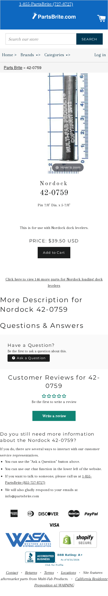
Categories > (57, 54)
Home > (9, 54)
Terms (49, 572)
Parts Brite (13, 67)
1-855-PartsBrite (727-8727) (46, 4)
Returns (31, 572)
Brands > (30, 54)
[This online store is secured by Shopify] (78, 546)
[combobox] (41, 39)
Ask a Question (31, 358)
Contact (12, 572)
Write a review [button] (54, 416)
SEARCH (89, 39)
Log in (100, 54)
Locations (68, 572)
